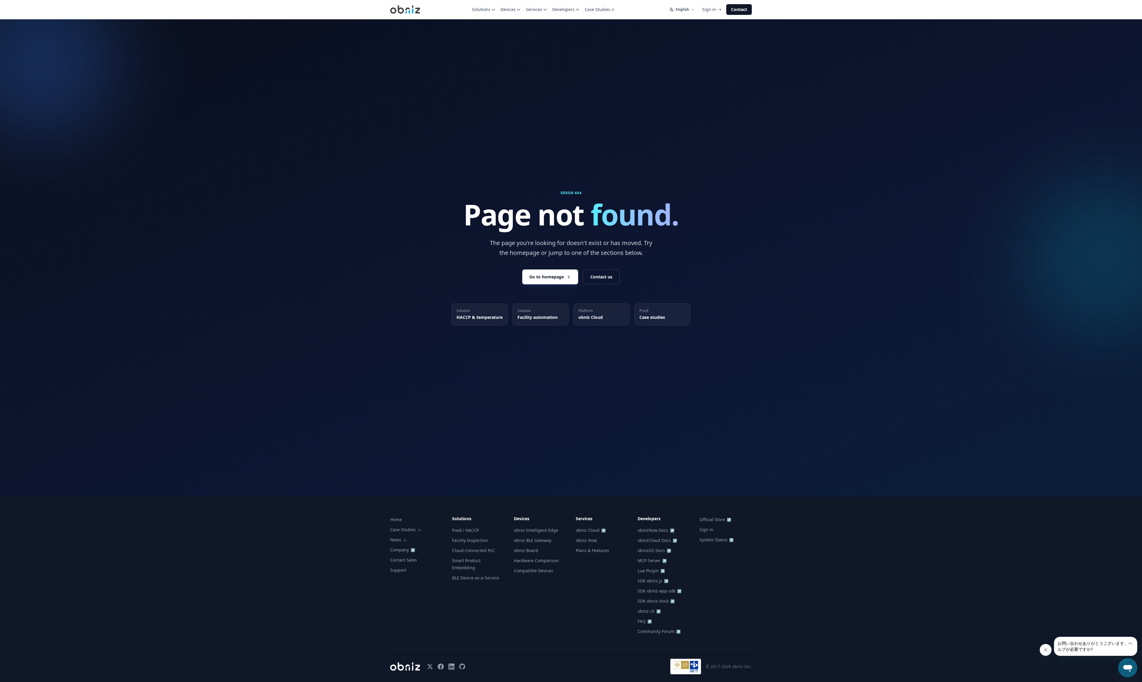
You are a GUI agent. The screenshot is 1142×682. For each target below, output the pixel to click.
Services (534, 9)
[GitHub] (462, 667)
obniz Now (586, 540)
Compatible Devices (533, 570)
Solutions (481, 9)
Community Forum (659, 631)
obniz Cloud (591, 530)
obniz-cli (649, 611)
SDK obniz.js (653, 581)
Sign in (709, 9)
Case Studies (599, 9)
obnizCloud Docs (657, 540)
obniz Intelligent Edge (536, 530)
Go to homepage (546, 277)
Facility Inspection (470, 540)
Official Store (715, 519)
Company (402, 550)
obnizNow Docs (656, 530)
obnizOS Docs (654, 550)
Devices (508, 9)
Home (396, 519)
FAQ (645, 621)
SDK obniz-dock (656, 601)
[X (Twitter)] (430, 667)
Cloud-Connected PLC (473, 550)
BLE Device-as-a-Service (475, 578)
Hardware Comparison (536, 560)
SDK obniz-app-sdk (660, 591)
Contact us (601, 277)
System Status (716, 540)
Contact (739, 9)
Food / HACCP (465, 530)
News (398, 540)
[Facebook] (441, 667)
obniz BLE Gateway (532, 540)
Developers (563, 9)
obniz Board (526, 550)
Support (398, 570)
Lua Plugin (651, 570)
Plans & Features (592, 550)
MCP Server (652, 560)
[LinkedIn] (451, 667)
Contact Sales (403, 560)
